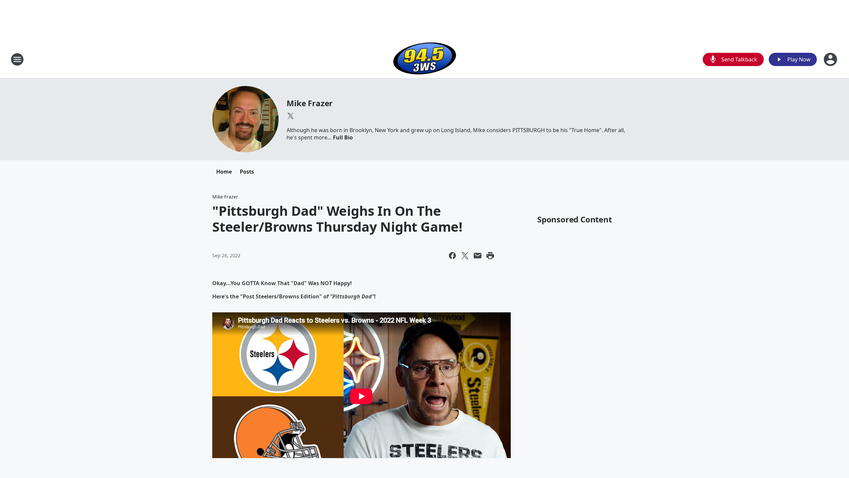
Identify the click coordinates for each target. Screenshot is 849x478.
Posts (247, 171)
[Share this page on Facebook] (452, 255)
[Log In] (831, 59)
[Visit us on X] (290, 116)
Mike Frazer (310, 103)
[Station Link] (424, 59)
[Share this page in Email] (477, 255)
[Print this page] (490, 255)
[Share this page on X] (465, 255)
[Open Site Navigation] (17, 59)
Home (224, 171)
